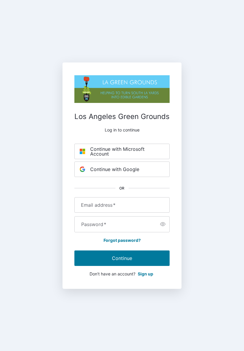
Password (93, 224)
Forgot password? (122, 240)
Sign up (145, 273)
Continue (122, 258)
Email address (98, 205)
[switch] (162, 224)
